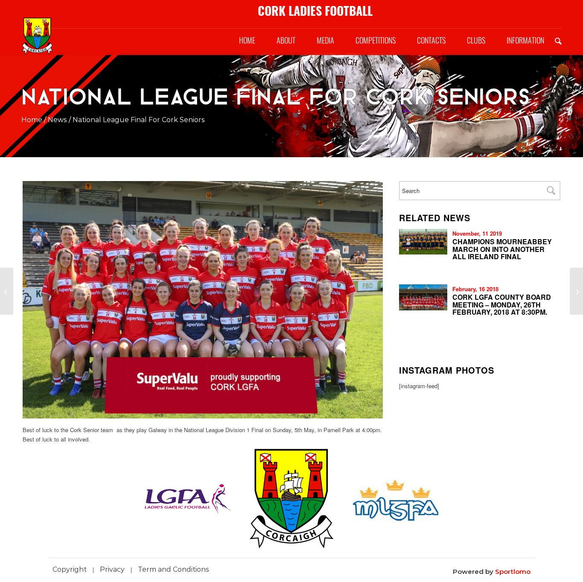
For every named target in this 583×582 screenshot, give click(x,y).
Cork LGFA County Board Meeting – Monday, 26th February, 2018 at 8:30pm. (501, 304)
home (31, 120)
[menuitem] (247, 40)
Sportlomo (513, 571)
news (57, 120)
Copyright (69, 569)
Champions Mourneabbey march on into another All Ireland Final (502, 249)
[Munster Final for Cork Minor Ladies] (6, 291)
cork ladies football (315, 11)
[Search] (558, 40)
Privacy (112, 569)
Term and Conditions (173, 569)
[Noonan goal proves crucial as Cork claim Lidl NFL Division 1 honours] (576, 291)
